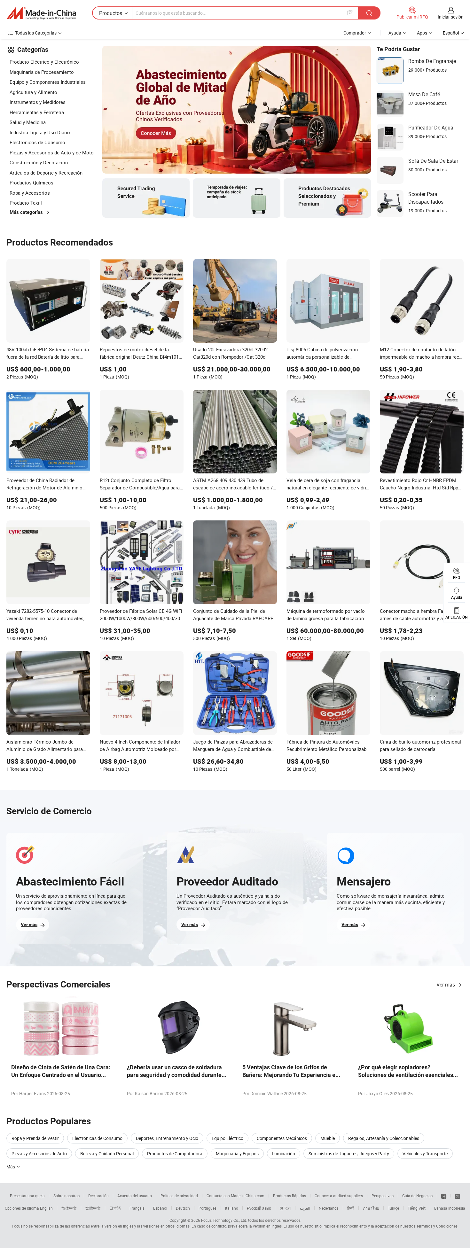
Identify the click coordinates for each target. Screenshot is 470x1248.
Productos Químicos (31, 182)
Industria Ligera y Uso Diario (40, 132)
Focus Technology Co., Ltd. (224, 1220)
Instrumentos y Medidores (38, 102)
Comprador (354, 33)
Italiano (231, 1208)
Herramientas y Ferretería (37, 112)
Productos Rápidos (289, 1195)
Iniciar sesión (451, 17)
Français (137, 1208)
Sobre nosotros (66, 1195)
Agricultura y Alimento (33, 92)
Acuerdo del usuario (134, 1195)
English (46, 1208)
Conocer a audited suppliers (339, 1195)
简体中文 (69, 1208)
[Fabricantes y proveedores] (41, 13)
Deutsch (183, 1208)
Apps (422, 33)
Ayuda (394, 33)
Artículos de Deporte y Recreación (46, 172)
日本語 (115, 1208)
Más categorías (26, 212)
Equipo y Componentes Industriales (48, 82)
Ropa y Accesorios (30, 193)
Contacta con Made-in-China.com (235, 1195)
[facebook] (443, 1195)
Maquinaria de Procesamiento (42, 72)
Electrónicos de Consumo (37, 142)
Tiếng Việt (417, 1208)
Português (207, 1208)
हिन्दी (350, 1208)
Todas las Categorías (36, 33)
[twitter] (457, 1195)
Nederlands (329, 1208)
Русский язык (259, 1208)
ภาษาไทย (371, 1208)
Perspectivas (383, 1195)
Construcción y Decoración (39, 162)
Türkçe (393, 1208)
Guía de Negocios (417, 1195)
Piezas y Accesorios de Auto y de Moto (52, 152)
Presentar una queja (27, 1195)
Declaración (98, 1195)
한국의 (285, 1208)
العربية (305, 1208)
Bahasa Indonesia (449, 1208)
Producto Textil (26, 202)
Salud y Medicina (28, 122)
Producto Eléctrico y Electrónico (44, 62)
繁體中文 (93, 1208)
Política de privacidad (179, 1195)
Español (160, 1208)
